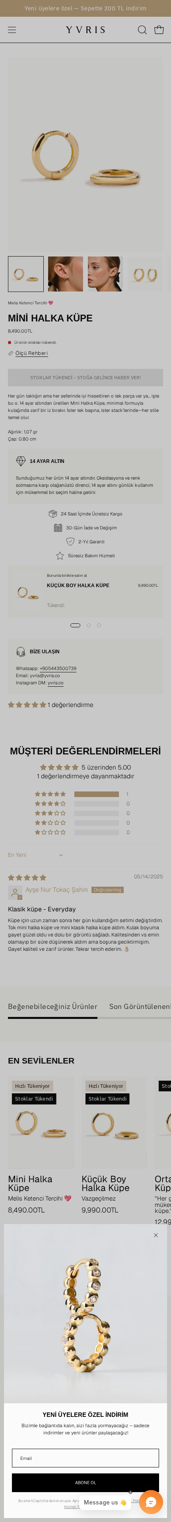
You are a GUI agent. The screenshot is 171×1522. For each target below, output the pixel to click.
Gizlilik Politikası (134, 1500)
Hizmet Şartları (76, 1506)
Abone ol (85, 1482)
